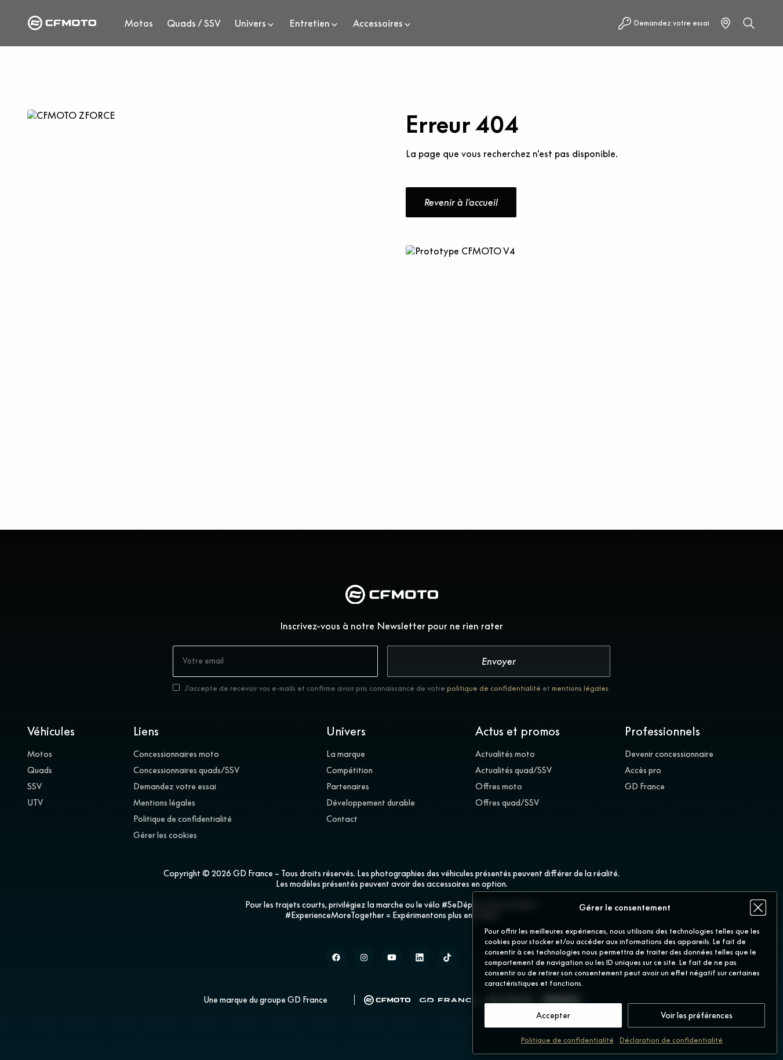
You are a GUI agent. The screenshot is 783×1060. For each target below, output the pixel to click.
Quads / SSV (194, 23)
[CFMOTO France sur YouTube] (392, 957)
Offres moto (498, 786)
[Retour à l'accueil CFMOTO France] (391, 596)
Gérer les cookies (165, 835)
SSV (34, 786)
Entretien (309, 23)
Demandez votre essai (174, 786)
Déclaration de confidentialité (671, 1040)
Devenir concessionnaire (669, 754)
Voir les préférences (697, 1015)
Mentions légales (164, 802)
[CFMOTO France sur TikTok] (447, 957)
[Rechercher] (749, 23)
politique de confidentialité (494, 688)
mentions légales (580, 688)
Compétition (349, 770)
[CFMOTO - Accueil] (62, 23)
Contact (342, 819)
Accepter (553, 1015)
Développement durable (370, 802)
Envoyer (499, 661)
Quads (39, 770)
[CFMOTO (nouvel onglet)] (387, 1000)
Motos (139, 23)
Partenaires (347, 786)
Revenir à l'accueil (461, 202)
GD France (645, 786)
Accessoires (378, 23)
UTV (35, 802)
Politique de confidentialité (567, 1040)
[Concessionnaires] (726, 23)
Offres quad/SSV (507, 802)
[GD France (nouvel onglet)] (449, 1000)
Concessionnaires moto (176, 754)
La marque (345, 754)
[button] (758, 908)
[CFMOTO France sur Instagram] (364, 957)
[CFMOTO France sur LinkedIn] (419, 957)
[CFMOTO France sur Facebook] (336, 957)
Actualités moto (505, 754)
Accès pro (643, 770)
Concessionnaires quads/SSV (186, 770)
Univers (250, 23)
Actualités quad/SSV (513, 770)
